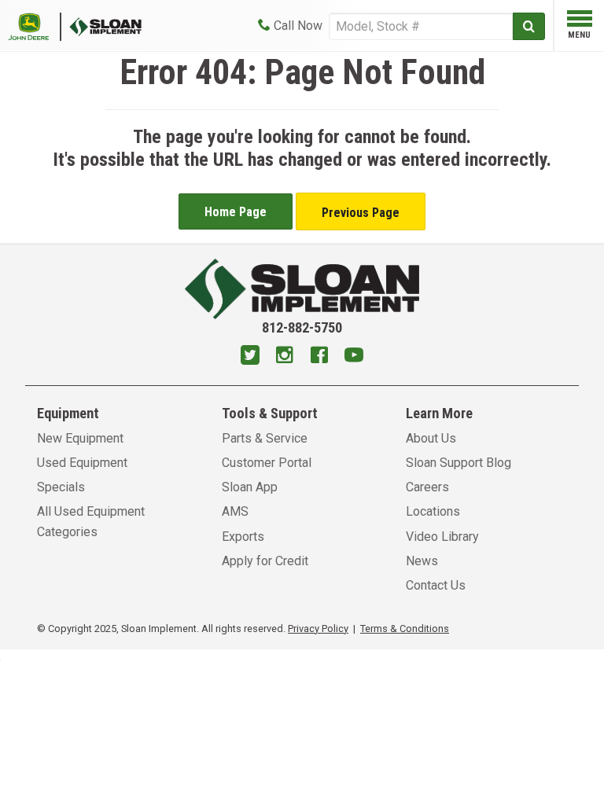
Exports (243, 536)
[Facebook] (319, 357)
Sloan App (250, 487)
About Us (431, 438)
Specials (61, 487)
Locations (433, 511)
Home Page (235, 211)
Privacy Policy (318, 628)
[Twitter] (250, 357)
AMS (235, 511)
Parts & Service (265, 438)
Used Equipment (82, 462)
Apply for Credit (265, 560)
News (422, 560)
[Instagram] (284, 357)
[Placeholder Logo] (34, 25)
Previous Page (361, 212)
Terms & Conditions (404, 628)
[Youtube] (353, 357)
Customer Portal (266, 462)
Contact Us (436, 585)
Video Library (442, 536)
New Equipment (80, 438)
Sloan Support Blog (458, 462)
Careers (427, 487)
